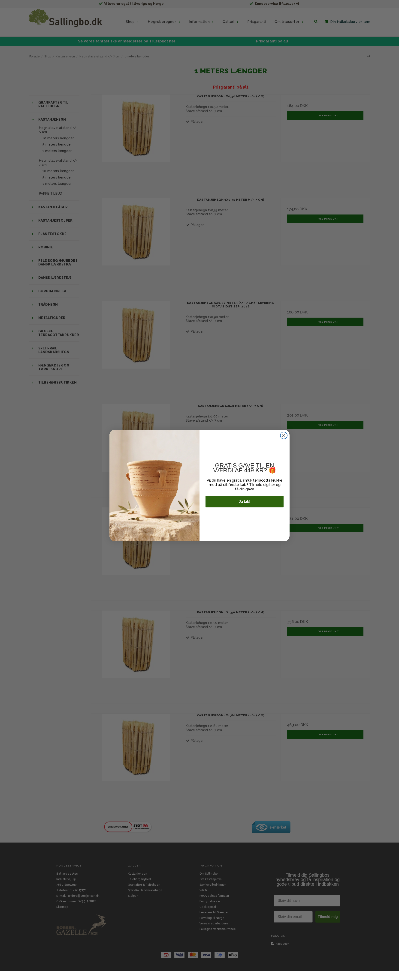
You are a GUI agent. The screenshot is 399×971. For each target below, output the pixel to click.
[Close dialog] (283, 435)
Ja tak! (244, 501)
